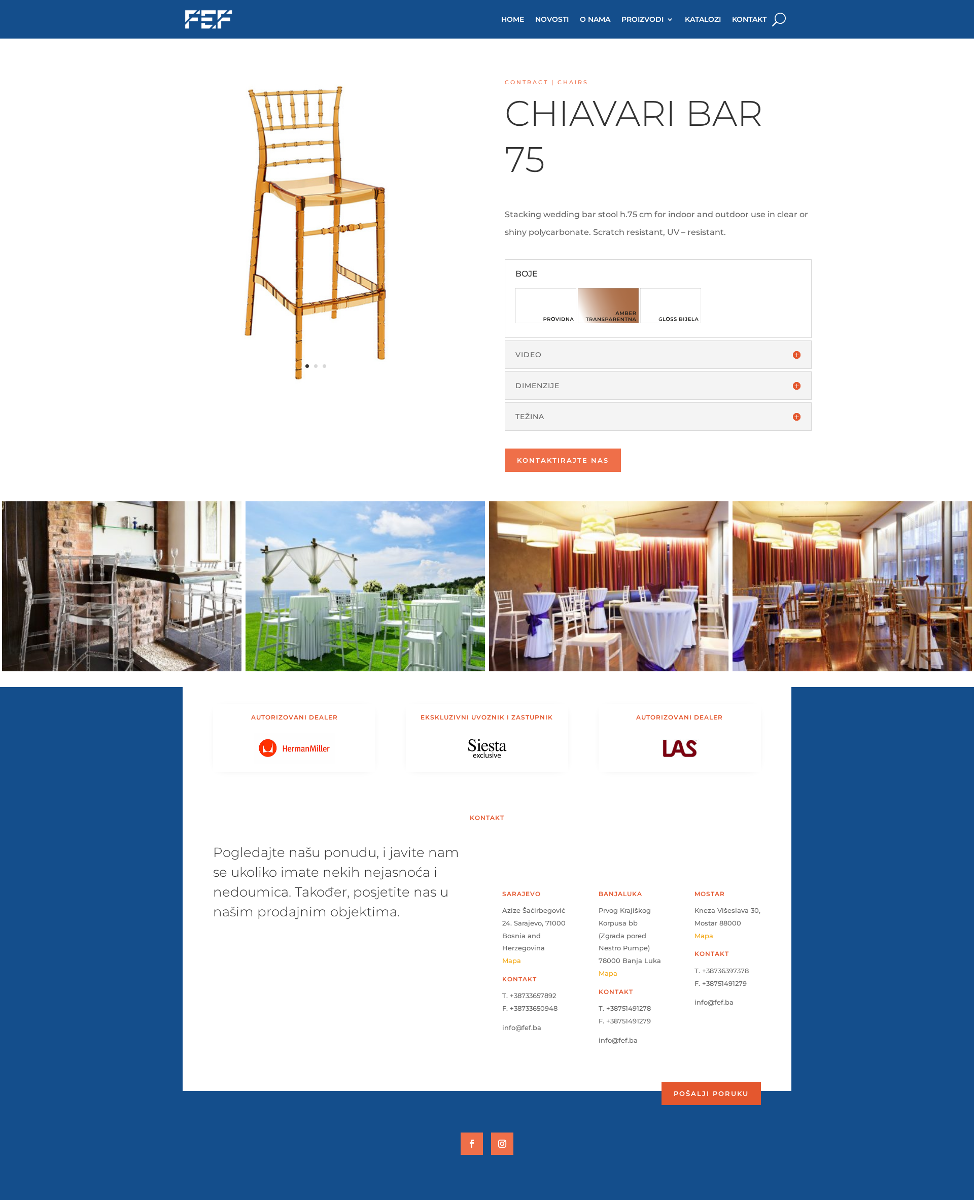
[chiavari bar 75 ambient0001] (608, 671)
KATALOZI (703, 19)
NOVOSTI (552, 19)
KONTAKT (749, 19)
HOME (512, 19)
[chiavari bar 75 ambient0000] (852, 671)
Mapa (511, 960)
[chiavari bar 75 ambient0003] (121, 671)
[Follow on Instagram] (502, 1144)
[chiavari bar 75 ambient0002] (365, 671)
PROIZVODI (642, 19)
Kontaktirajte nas (563, 460)
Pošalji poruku (711, 1093)
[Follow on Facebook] (472, 1144)
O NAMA (595, 19)
